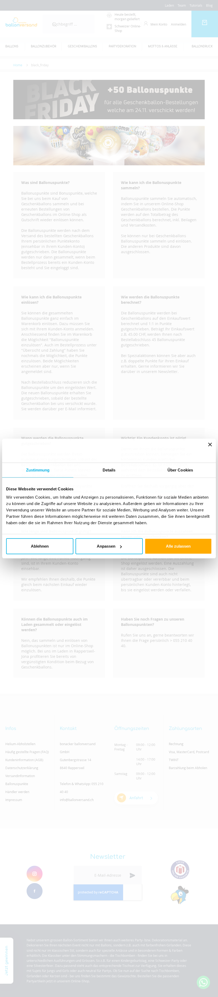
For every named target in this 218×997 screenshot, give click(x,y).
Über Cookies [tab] (180, 469)
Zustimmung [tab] (38, 469)
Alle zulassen (178, 546)
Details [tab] (109, 469)
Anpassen (106, 546)
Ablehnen (40, 546)
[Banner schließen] (210, 450)
